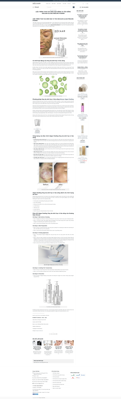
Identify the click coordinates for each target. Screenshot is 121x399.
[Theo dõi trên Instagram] (34, 394)
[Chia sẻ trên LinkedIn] (56, 334)
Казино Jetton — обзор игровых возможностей (82, 68)
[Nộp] (73, 7)
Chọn (82, 98)
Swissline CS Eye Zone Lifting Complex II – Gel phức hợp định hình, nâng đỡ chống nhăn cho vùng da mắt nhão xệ (83, 137)
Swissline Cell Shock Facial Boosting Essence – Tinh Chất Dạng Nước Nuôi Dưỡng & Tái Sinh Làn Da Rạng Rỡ (82, 116)
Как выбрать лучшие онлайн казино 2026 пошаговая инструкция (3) (82, 31)
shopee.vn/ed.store (39, 330)
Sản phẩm (59, 3)
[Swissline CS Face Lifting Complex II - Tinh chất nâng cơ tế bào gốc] (82, 150)
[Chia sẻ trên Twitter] (51, 334)
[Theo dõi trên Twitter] (36, 394)
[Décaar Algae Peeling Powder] (37, 122)
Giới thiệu (54, 3)
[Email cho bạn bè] (53, 334)
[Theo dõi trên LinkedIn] (37, 394)
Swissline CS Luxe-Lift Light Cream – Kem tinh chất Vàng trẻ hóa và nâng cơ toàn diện (82, 95)
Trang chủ (48, 3)
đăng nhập (39, 362)
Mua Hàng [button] (37, 132)
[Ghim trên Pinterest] (55, 334)
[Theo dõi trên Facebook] (33, 394)
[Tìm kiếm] (83, 3)
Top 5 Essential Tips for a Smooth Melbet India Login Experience (82, 56)
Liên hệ (73, 3)
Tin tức (68, 3)
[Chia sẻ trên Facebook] (50, 334)
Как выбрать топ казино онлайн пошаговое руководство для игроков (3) (82, 16)
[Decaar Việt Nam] (38, 4)
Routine (64, 3)
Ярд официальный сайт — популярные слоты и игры (82, 44)
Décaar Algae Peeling (67, 99)
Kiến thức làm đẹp (53, 10)
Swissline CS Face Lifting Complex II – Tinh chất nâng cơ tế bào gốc (82, 159)
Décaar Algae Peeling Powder (37, 129)
